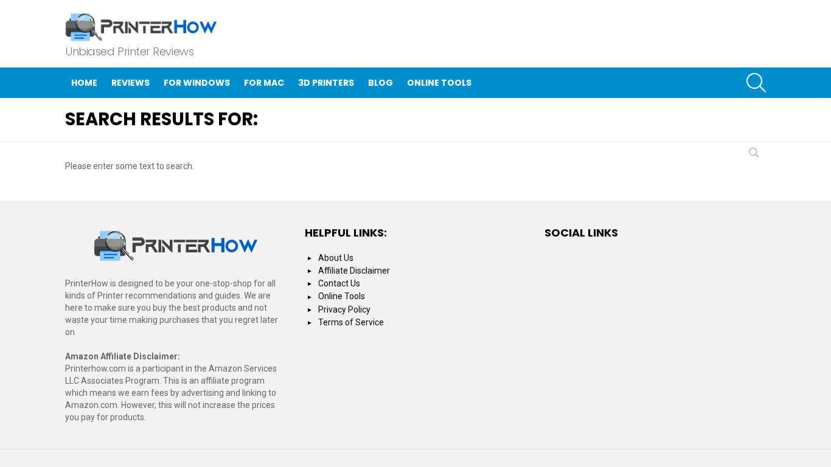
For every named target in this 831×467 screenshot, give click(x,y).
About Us (335, 258)
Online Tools (439, 83)
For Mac (264, 83)
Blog (380, 83)
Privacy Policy (344, 309)
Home (84, 83)
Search (754, 155)
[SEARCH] (756, 82)
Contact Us (339, 283)
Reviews (130, 83)
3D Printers (326, 83)
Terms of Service (351, 322)
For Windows (197, 83)
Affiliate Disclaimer (354, 270)
